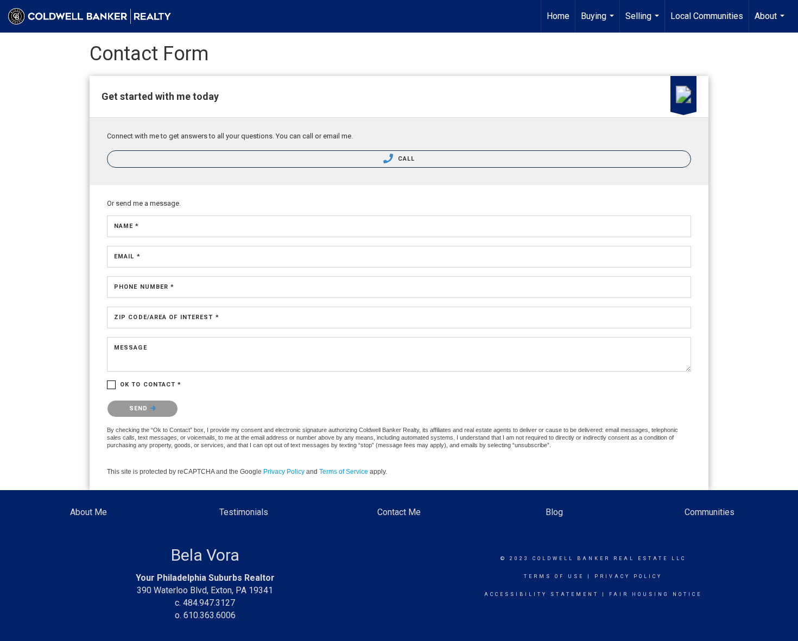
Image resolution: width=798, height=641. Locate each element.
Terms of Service (343, 471)
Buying (599, 22)
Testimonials (243, 512)
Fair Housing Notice (655, 594)
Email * (127, 256)
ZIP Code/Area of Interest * (166, 317)
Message (130, 347)
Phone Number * (144, 286)
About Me (88, 512)
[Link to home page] (95, 16)
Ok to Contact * (151, 384)
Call (405, 158)
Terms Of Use (554, 576)
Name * (127, 226)
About (771, 22)
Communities (709, 512)
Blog (554, 512)
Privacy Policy (284, 471)
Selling (643, 22)
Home (558, 16)
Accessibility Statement (541, 594)
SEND (139, 408)
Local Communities (706, 16)
